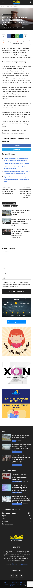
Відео (3, 215)
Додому (3, 6)
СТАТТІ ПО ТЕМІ (9, 203)
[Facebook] (9, 36)
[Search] (30, 2)
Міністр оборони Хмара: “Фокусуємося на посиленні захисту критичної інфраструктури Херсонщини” (20, 233)
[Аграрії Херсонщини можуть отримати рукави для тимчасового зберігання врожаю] (6, 221)
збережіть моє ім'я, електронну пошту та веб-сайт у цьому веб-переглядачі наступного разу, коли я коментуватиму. (16, 284)
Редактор (6, 27)
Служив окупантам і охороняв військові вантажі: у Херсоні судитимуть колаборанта (25, 193)
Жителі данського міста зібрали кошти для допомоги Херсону (9, 191)
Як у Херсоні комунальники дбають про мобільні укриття (20, 213)
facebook (17, 145)
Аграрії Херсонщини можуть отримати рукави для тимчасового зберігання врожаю (21, 447)
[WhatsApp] (17, 36)
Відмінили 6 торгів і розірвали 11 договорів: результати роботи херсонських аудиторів (19, 487)
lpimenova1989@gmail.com (20, 564)
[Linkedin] (21, 36)
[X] (13, 36)
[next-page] (6, 242)
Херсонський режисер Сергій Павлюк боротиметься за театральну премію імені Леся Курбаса (16, 166)
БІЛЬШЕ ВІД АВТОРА (10, 206)
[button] (3, 2)
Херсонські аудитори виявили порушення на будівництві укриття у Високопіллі (20, 476)
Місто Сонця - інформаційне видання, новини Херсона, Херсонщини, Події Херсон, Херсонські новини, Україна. (16, 584)
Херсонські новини (12, 6)
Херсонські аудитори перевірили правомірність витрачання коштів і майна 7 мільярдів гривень (21, 499)
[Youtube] (21, 576)
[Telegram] (16, 576)
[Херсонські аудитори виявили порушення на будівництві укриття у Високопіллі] (6, 476)
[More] (25, 36)
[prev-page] (3, 242)
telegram (17, 149)
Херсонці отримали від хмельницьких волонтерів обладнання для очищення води (16, 179)
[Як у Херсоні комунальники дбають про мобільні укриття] (6, 213)
